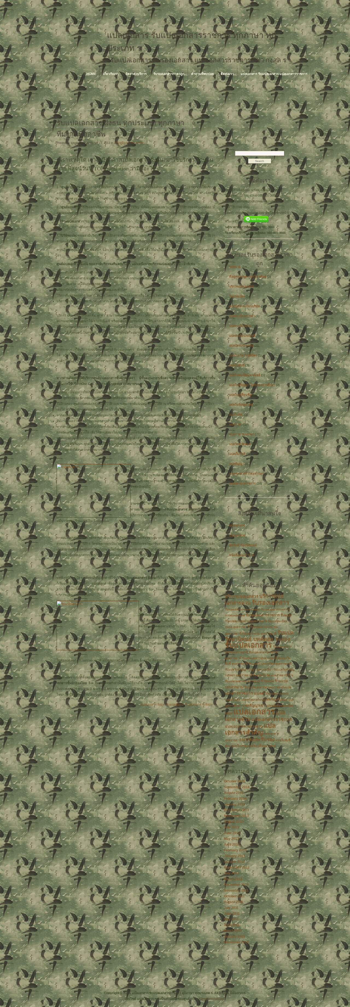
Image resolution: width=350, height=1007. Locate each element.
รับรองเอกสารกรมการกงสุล (242, 609)
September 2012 (237, 867)
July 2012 (231, 873)
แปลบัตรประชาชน (241, 345)
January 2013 (234, 856)
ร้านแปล (267, 681)
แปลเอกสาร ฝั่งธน (153, 704)
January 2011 (234, 936)
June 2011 (232, 913)
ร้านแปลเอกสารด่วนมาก (260, 687)
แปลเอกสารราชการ (242, 483)
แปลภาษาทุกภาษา (241, 434)
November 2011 (236, 890)
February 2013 (235, 850)
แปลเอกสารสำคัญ (250, 729)
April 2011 (232, 925)
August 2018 (234, 793)
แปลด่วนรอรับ (279, 693)
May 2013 (231, 839)
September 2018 (237, 787)
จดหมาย (235, 266)
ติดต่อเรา (227, 74)
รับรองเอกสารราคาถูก (168, 74)
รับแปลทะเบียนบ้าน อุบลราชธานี (246, 621)
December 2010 (236, 942)
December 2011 (236, 885)
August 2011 (233, 902)
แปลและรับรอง (258, 739)
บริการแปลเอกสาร (241, 286)
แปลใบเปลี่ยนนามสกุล (261, 745)
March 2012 (233, 879)
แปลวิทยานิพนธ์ (240, 444)
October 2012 (234, 862)
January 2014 (234, 804)
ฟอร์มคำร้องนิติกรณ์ (243, 545)
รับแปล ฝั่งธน (174, 704)
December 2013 (236, 810)
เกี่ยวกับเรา (111, 74)
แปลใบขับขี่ (237, 365)
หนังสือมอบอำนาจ (241, 555)
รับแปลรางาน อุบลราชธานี (259, 633)
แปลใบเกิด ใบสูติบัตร (243, 355)
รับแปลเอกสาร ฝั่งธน (198, 704)
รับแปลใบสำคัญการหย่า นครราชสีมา (249, 669)
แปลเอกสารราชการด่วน (244, 726)
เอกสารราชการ (239, 693)
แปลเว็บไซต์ (237, 453)
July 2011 (231, 908)
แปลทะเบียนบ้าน (240, 325)
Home (91, 74)
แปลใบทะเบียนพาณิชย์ (244, 375)
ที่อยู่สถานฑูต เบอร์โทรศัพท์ (247, 276)
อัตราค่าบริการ (136, 74)
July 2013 (231, 827)
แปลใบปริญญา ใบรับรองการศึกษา (252, 385)
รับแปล (286, 615)
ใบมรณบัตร (237, 296)
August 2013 (234, 821)
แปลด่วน (262, 693)
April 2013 (232, 844)
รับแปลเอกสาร (248, 645)
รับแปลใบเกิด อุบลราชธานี (270, 675)
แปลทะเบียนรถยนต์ (242, 335)
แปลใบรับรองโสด (241, 404)
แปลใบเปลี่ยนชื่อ (240, 394)
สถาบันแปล (283, 687)
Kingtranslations (211, 999)
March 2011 (233, 931)
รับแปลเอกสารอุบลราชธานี (259, 658)
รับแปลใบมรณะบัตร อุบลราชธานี (270, 663)
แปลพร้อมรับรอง (274, 699)
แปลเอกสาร (237, 525)
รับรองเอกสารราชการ (263, 615)
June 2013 (232, 833)
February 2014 (235, 798)
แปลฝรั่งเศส (232, 699)
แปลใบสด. (236, 414)
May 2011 (231, 919)
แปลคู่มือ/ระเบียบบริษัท (129, 142)
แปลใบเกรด (239, 745)
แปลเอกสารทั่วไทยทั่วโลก (246, 473)
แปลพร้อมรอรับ (251, 699)
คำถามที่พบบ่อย (202, 74)
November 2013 (236, 816)
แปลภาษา (236, 424)
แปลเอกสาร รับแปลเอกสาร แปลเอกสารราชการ (274, 74)
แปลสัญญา (236, 463)
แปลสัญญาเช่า (253, 705)
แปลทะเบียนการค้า (242, 316)
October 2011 (234, 896)
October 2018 (234, 781)
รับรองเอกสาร (270, 602)
